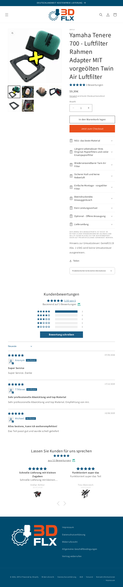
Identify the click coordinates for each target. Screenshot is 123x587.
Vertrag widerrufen (72, 556)
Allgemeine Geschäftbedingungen (79, 549)
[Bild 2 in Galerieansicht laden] (28, 92)
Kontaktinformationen (105, 577)
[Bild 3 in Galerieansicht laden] (42, 92)
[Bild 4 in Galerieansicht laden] (55, 92)
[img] (16, 355)
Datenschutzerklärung (73, 534)
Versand (73, 96)
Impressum (68, 527)
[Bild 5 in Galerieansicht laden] (14, 106)
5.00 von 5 (70, 300)
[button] (6, 14)
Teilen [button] (76, 260)
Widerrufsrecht (70, 541)
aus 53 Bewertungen (59, 460)
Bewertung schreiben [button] (61, 334)
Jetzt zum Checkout (92, 128)
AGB (81, 577)
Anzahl (73, 101)
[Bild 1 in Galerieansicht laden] (14, 92)
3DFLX (19, 577)
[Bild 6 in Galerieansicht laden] (28, 106)
